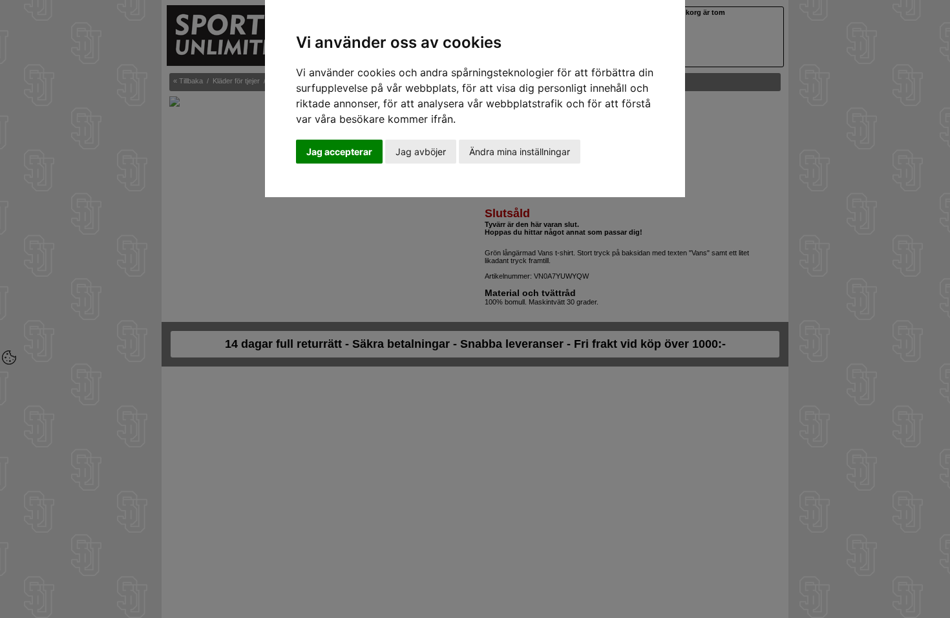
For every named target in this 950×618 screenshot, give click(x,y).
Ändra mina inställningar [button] (519, 151)
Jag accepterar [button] (339, 151)
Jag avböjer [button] (421, 151)
